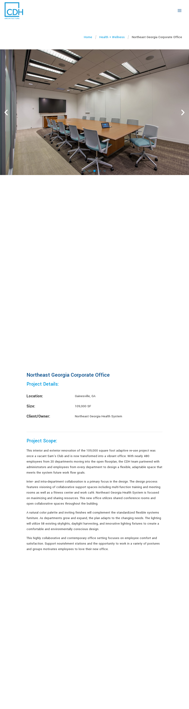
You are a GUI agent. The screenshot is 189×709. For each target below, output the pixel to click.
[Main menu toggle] (179, 10)
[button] (6, 112)
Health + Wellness (112, 37)
